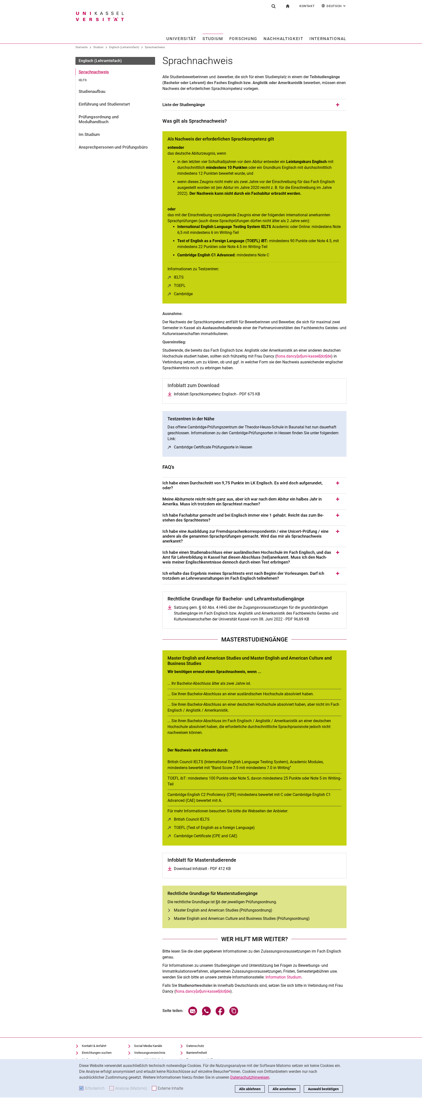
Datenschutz (195, 1046)
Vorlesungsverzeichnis (149, 1053)
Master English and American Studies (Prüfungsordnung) (223, 910)
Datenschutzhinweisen (249, 1077)
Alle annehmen (284, 1089)
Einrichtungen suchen (97, 1053)
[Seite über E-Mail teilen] (192, 1014)
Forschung (243, 38)
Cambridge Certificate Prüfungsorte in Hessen (213, 447)
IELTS (83, 80)
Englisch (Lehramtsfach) (124, 47)
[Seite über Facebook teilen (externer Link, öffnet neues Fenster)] (220, 1014)
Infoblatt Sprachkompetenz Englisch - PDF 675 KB (217, 394)
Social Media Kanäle (148, 1046)
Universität (181, 38)
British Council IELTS (192, 819)
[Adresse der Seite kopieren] (233, 1014)
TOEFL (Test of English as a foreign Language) (214, 827)
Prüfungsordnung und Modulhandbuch (99, 119)
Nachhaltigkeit (283, 38)
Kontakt (307, 6)
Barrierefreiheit (196, 1053)
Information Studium (283, 977)
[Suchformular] (273, 6)
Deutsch (337, 6)
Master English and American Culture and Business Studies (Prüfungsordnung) (242, 918)
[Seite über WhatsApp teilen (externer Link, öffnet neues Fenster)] (206, 1014)
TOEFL (180, 285)
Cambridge (183, 294)
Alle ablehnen (250, 1089)
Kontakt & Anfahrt (94, 1046)
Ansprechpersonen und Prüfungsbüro (113, 147)
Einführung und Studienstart (104, 104)
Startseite (81, 47)
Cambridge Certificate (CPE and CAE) (205, 836)
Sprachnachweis (155, 47)
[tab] (254, 104)
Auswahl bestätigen (323, 1089)
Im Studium (89, 134)
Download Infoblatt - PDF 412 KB (202, 868)
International (327, 38)
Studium (212, 38)
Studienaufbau (92, 91)
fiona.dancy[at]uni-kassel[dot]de (303, 356)
